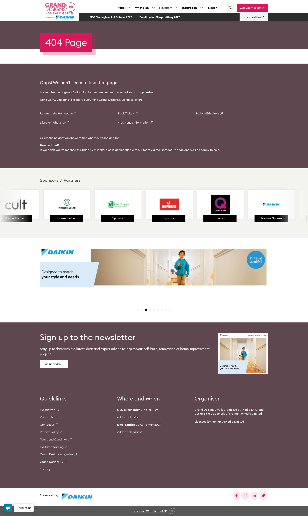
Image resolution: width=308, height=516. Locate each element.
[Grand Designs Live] (59, 11)
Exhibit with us (49, 410)
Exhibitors (165, 7)
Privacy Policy (49, 432)
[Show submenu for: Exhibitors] (176, 8)
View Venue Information (133, 122)
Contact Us (168, 150)
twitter (263, 496)
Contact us (47, 424)
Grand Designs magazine (56, 454)
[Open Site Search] (230, 8)
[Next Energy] (99, 204)
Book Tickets (126, 113)
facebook (236, 496)
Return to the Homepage (56, 113)
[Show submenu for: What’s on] (153, 8)
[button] (138, 310)
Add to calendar (128, 417)
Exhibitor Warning (52, 447)
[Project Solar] (48, 204)
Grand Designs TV (51, 462)
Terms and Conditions (54, 439)
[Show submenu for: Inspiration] (202, 8)
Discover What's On (53, 122)
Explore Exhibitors (207, 113)
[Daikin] (253, 204)
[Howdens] (150, 204)
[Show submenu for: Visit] (129, 8)
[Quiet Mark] (202, 204)
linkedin (254, 496)
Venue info (47, 417)
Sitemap (45, 469)
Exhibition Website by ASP (149, 511)
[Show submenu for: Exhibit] (222, 8)
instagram (245, 496)
